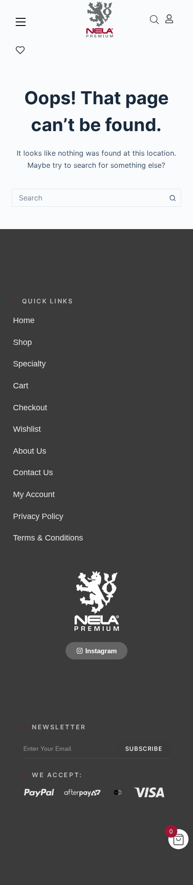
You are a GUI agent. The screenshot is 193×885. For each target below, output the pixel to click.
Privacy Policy (38, 516)
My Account (34, 494)
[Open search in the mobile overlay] (154, 19)
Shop (22, 342)
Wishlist (27, 429)
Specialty (29, 363)
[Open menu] (21, 22)
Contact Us (33, 472)
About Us (29, 451)
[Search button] (172, 197)
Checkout (30, 407)
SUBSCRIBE (143, 748)
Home (24, 320)
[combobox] (88, 198)
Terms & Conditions (48, 537)
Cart (20, 385)
